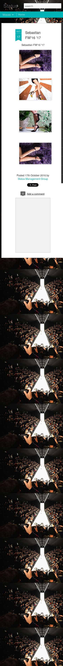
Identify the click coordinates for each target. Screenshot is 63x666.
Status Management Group (33, 179)
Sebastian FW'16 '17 (33, 35)
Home (21, 14)
